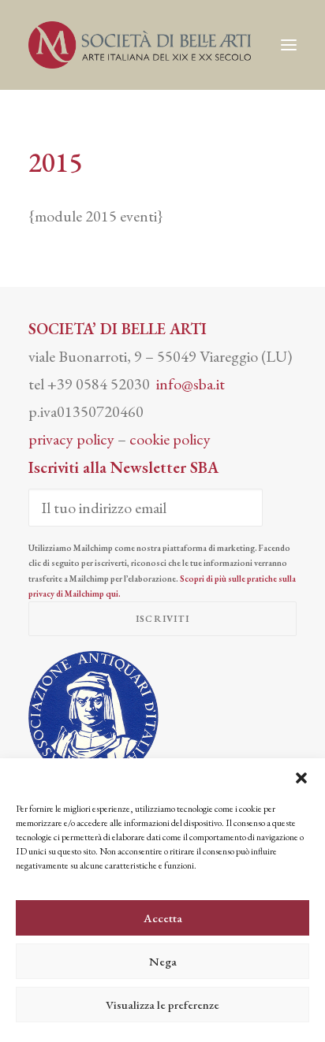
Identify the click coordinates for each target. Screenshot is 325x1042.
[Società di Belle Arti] (139, 45)
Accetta (163, 917)
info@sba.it (190, 384)
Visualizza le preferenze (162, 1004)
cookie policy (170, 439)
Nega (163, 961)
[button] (301, 778)
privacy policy (71, 439)
